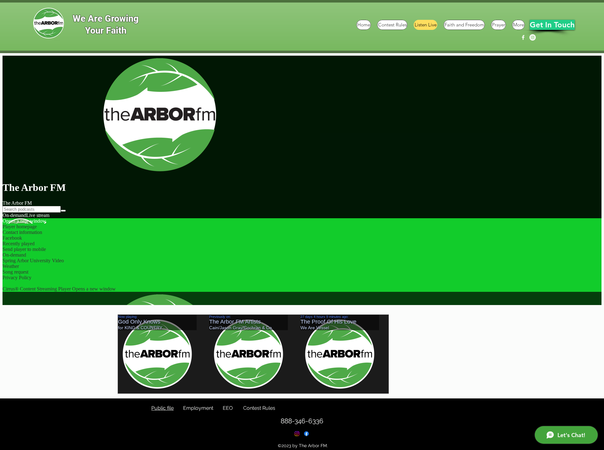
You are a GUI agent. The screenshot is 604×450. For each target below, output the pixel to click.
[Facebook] (523, 37)
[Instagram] (532, 37)
